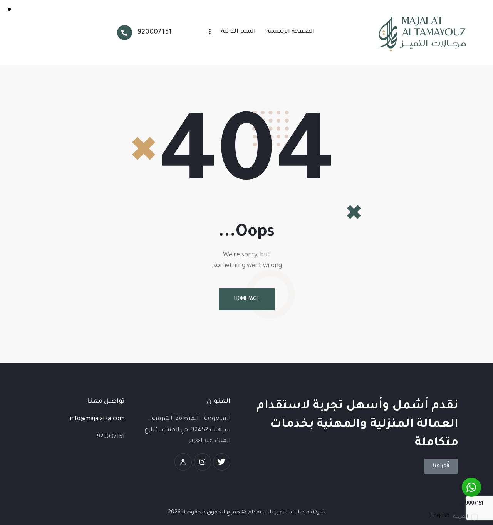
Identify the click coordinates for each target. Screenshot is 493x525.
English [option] (439, 516)
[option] (439, 516)
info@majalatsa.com (97, 419)
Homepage (246, 299)
